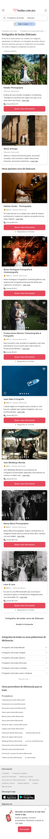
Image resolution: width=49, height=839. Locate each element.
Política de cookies (26, 777)
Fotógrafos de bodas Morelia (13, 647)
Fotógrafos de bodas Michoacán (32, 31)
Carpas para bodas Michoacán (13, 729)
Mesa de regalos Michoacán (12, 737)
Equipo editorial (23, 783)
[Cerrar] (45, 809)
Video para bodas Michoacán (12, 712)
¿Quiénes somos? (8, 783)
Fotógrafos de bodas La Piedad (14, 668)
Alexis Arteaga (10, 148)
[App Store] (10, 799)
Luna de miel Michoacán (34, 741)
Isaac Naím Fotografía (14, 399)
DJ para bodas (30, 758)
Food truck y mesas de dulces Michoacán (17, 753)
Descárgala (24, 829)
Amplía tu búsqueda (24, 624)
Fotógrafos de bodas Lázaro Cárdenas (17, 673)
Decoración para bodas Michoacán (14, 745)
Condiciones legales (19, 773)
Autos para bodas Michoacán (12, 720)
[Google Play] (27, 799)
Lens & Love (9, 584)
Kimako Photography (13, 87)
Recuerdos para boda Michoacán (14, 708)
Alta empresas (34, 780)
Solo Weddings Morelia (14, 462)
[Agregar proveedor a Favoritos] (44, 57)
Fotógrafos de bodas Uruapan (13, 653)
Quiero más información (24, 109)
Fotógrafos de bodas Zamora (13, 658)
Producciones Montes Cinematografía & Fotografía (22, 334)
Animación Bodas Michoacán (12, 733)
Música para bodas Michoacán (13, 716)
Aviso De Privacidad (9, 777)
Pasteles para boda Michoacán (13, 749)
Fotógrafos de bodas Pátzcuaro (14, 663)
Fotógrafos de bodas (10, 31)
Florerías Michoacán (33, 733)
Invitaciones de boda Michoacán (13, 704)
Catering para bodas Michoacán (13, 700)
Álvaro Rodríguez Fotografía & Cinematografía (18, 270)
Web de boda (7, 787)
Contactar (5, 773)
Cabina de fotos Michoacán (12, 758)
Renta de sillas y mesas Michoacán (14, 725)
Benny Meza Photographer (16, 523)
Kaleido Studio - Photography (17, 206)
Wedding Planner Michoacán (12, 741)
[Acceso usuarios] (46, 10)
